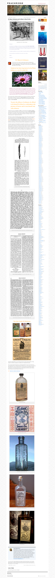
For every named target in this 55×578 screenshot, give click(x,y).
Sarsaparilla (40, 296)
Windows (40, 323)
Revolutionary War (41, 292)
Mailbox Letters (40, 269)
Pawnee (29, 562)
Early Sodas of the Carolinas (42, 95)
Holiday (40, 258)
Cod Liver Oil (40, 227)
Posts (41, 14)
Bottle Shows (40, 217)
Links (38, 14)
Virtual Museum (45, 14)
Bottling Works (40, 218)
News (39, 275)
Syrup (39, 309)
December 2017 (40, 145)
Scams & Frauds (27, 561)
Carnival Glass (40, 223)
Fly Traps (40, 248)
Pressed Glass (40, 287)
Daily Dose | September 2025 (42, 101)
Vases (39, 318)
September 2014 (40, 171)
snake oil (11, 563)
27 (42, 88)
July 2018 (40, 141)
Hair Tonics (40, 256)
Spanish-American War (41, 306)
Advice (39, 206)
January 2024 (40, 127)
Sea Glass (40, 300)
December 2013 (40, 178)
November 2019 (40, 129)
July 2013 (40, 182)
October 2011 (40, 198)
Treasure (40, 316)
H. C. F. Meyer (14, 562)
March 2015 (40, 167)
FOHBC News (40, 249)
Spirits (39, 307)
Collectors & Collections (41, 229)
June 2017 (40, 148)
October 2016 (40, 152)
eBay (39, 241)
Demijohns (40, 235)
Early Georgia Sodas (41, 100)
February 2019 (40, 136)
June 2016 (40, 155)
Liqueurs (40, 267)
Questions (21, 561)
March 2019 (40, 135)
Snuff (39, 303)
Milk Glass (40, 272)
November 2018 (40, 138)
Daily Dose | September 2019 (42, 103)
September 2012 (40, 190)
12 (41, 86)
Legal (39, 265)
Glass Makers (40, 255)
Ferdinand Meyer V (16, 20)
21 (43, 87)
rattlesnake (31, 562)
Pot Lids (40, 285)
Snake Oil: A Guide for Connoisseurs (15, 370)
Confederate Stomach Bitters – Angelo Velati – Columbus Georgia (42, 119)
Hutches (40, 260)
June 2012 (40, 192)
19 (41, 87)
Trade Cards (40, 315)
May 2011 (40, 202)
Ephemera (40, 242)
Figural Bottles (40, 245)
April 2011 (40, 203)
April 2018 (40, 142)
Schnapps (40, 299)
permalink (17, 563)
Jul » (46, 89)
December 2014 (40, 169)
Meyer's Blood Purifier (23, 562)
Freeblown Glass (40, 251)
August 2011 (40, 200)
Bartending (40, 213)
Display (40, 238)
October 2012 (40, 189)
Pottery (39, 286)
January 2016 (40, 159)
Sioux (34, 562)
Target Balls (40, 310)
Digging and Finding (41, 237)
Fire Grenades (40, 246)
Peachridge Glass (40, 279)
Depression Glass (41, 236)
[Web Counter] (9, 574)
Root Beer (40, 293)
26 (41, 88)
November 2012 (40, 188)
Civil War (40, 225)
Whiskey (40, 322)
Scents (39, 298)
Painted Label (40, 276)
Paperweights (40, 277)
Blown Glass (40, 216)
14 (43, 86)
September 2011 (40, 199)
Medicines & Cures (18, 561)
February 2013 (40, 186)
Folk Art (40, 250)
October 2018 (40, 139)
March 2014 (40, 176)
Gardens (27, 14)
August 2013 (40, 181)
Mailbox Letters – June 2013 (11, 17)
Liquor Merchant (40, 268)
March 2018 (40, 143)
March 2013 (40, 185)
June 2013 (40, 183)
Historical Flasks (40, 257)
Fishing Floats (40, 247)
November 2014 (40, 170)
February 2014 (40, 177)
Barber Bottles (40, 212)
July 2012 (40, 191)
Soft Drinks (40, 305)
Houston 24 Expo (33, 14)
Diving (39, 239)
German (11, 562)
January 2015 (40, 168)
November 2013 (40, 179)
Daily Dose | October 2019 (41, 102)
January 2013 (40, 187)
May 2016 (40, 156)
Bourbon (40, 219)
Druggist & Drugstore (41, 240)
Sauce (39, 297)
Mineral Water (40, 273)
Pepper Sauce (40, 280)
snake (9, 563)
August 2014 (40, 172)
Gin (39, 253)
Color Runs (40, 231)
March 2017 (40, 150)
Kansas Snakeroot (18, 562)
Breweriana (40, 221)
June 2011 (40, 201)
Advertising (40, 205)
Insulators (40, 262)
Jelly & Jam (40, 263)
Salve (39, 295)
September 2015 (40, 162)
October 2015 (40, 161)
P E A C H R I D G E (15, 3)
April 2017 (40, 149)
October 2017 (40, 146)
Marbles (40, 270)
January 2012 (40, 196)
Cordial (39, 232)
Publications (40, 288)
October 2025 (40, 125)
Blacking (40, 215)
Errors (39, 243)
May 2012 (40, 193)
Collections (12, 14)
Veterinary (40, 319)
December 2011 (40, 197)
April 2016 (40, 157)
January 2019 (40, 137)
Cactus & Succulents (41, 92)
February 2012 (40, 195)
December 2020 (40, 128)
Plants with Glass (40, 91)
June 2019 (40, 133)
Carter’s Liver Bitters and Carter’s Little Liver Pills (30, 17)
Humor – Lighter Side (41, 259)
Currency (40, 233)
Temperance (40, 313)
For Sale (24, 14)
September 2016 (40, 153)
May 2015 (40, 165)
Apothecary (40, 208)
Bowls (39, 220)
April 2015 (40, 166)
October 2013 (40, 180)
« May (39, 89)
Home (9, 14)
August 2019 (40, 131)
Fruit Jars (40, 252)
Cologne (40, 230)
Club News (40, 226)
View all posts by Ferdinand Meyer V (18, 558)
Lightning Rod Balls (41, 266)
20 (42, 87)
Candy (39, 222)
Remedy (24, 561)
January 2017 (40, 151)
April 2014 (40, 175)
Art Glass (40, 210)
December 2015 (40, 160)
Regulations (40, 290)
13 (42, 86)
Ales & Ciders (40, 207)
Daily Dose (18, 14)
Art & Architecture (41, 209)
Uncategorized (40, 317)
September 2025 (40, 126)
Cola (39, 228)
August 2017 (40, 147)
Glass (30, 14)
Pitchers (40, 283)
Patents (39, 278)
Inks (39, 261)
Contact (15, 14)
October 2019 (40, 130)
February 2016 (40, 158)
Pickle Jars (40, 282)
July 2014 (40, 173)
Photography (40, 281)
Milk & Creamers (40, 271)
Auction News (40, 211)
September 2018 (40, 140)
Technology (40, 312)
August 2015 (40, 163)
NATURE (40, 93)
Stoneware (40, 308)
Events (21, 14)
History (15, 561)
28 (43, 88)
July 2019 (40, 132)
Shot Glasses (40, 302)
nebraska (27, 562)
